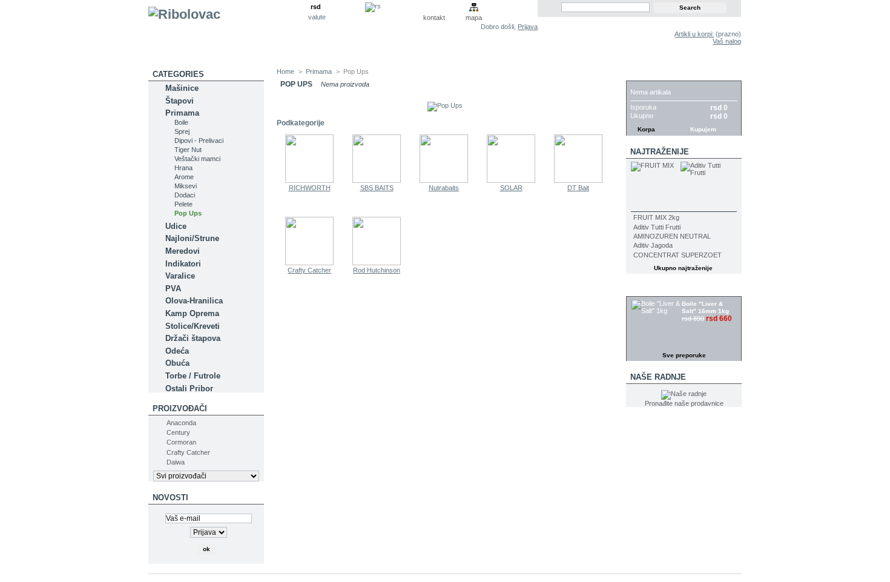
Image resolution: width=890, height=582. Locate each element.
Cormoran (181, 442)
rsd (316, 6)
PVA (173, 288)
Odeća (177, 350)
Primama (182, 112)
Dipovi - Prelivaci (198, 140)
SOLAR (511, 187)
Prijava (528, 26)
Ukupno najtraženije (683, 268)
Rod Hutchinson (376, 270)
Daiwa (175, 462)
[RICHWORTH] (309, 180)
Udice (175, 226)
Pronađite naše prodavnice (684, 403)
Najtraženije (659, 151)
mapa (474, 17)
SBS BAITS (377, 187)
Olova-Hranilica (194, 300)
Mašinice (182, 88)
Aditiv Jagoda (653, 245)
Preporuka (655, 289)
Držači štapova (192, 338)
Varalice (180, 275)
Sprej (182, 131)
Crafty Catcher (188, 452)
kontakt (434, 17)
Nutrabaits (444, 187)
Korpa (644, 74)
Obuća (177, 363)
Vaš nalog (727, 41)
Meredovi (182, 251)
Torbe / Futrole (192, 375)
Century (178, 432)
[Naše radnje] (684, 393)
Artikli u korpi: (694, 34)
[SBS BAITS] (376, 180)
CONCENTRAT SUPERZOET (677, 255)
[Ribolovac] (228, 34)
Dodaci (184, 195)
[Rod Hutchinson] (376, 262)
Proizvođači (180, 408)
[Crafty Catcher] (309, 262)
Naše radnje (658, 377)
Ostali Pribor (189, 388)
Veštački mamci (197, 158)
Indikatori (183, 263)
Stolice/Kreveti (192, 326)
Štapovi (179, 100)
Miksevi (185, 186)
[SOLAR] (511, 180)
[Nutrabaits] (444, 180)
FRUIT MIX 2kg (656, 217)
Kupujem (703, 129)
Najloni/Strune (192, 238)
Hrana (183, 167)
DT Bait (578, 187)
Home (285, 71)
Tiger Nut (188, 149)
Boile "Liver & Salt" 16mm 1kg (705, 307)
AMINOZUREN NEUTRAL (672, 236)
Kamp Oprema (192, 313)
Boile (181, 122)
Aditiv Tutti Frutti (657, 227)
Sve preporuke (684, 355)
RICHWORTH (310, 187)
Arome (184, 176)
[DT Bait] (578, 180)
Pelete (183, 204)
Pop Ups (188, 213)
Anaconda (181, 422)
